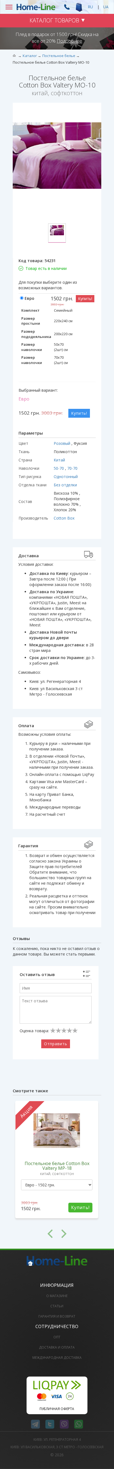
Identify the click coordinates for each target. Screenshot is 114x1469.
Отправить (55, 1043)
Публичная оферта (57, 1408)
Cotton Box (64, 518)
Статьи (56, 1306)
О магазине (57, 1296)
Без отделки (65, 484)
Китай (59, 460)
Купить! (85, 298)
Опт (56, 1337)
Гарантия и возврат (56, 1316)
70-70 (72, 468)
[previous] (35, 1234)
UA (105, 6)
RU (90, 6)
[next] (79, 1234)
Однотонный (66, 476)
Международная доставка (57, 1357)
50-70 (59, 468)
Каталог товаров (54, 20)
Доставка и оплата (57, 1347)
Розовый (62, 443)
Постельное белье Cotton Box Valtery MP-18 (57, 1165)
